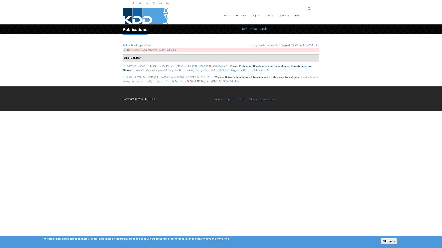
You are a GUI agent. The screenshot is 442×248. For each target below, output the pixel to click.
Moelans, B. (205, 66)
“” (256, 77)
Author (126, 45)
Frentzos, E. (152, 77)
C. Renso (128, 77)
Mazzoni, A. (166, 77)
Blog (297, 15)
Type (140, 45)
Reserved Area (268, 99)
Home (227, 15)
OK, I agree (388, 241)
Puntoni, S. (139, 77)
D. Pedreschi (130, 66)
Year (149, 45)
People (269, 15)
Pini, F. (209, 77)
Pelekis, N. (194, 77)
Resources (284, 15)
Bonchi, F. (143, 66)
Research (241, 15)
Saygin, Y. (222, 66)
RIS (317, 45)
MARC (294, 45)
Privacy (253, 99)
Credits (242, 99)
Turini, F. (154, 66)
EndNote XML (306, 45)
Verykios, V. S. (167, 66)
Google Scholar (205, 70)
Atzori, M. (182, 66)
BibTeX (270, 45)
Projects (256, 15)
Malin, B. (192, 66)
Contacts (230, 99)
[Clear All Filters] (167, 49)
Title (133, 45)
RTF (277, 45)
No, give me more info (215, 238)
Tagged (285, 45)
